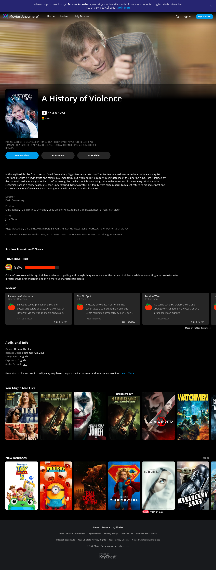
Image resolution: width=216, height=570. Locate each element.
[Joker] (90, 416)
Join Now (124, 7)
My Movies (82, 16)
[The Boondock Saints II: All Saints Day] (56, 416)
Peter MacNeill (107, 228)
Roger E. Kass (100, 209)
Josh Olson (11, 219)
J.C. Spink (25, 209)
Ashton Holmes (70, 228)
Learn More (127, 373)
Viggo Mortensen (14, 228)
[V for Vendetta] (158, 416)
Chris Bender (12, 209)
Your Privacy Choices (119, 539)
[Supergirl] (124, 485)
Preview (59, 155)
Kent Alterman (71, 209)
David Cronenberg (14, 200)
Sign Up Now (204, 16)
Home (51, 16)
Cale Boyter (86, 209)
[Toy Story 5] (21, 485)
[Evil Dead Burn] (90, 485)
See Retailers (22, 155)
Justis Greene (55, 209)
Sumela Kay (122, 228)
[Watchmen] (193, 416)
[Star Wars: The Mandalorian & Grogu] (193, 485)
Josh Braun (114, 209)
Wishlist (95, 155)
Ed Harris (56, 228)
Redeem (65, 16)
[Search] (177, 16)
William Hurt (43, 228)
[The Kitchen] (21, 416)
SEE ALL (207, 458)
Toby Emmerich (39, 209)
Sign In (187, 16)
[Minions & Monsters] (56, 485)
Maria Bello (30, 228)
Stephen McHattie (89, 228)
